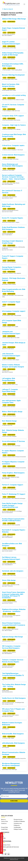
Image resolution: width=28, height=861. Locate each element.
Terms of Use (4, 821)
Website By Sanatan (14, 859)
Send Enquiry (11, 21)
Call (5, 21)
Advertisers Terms (5, 845)
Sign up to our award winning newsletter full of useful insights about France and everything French (14, 790)
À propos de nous (18, 819)
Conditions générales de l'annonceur (10, 847)
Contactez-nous (18, 823)
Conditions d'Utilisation (19, 821)
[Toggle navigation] (24, 4)
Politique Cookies (18, 829)
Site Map (3, 838)
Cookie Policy (4, 829)
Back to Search (8, 9)
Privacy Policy (4, 827)
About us (3, 819)
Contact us (3, 823)
